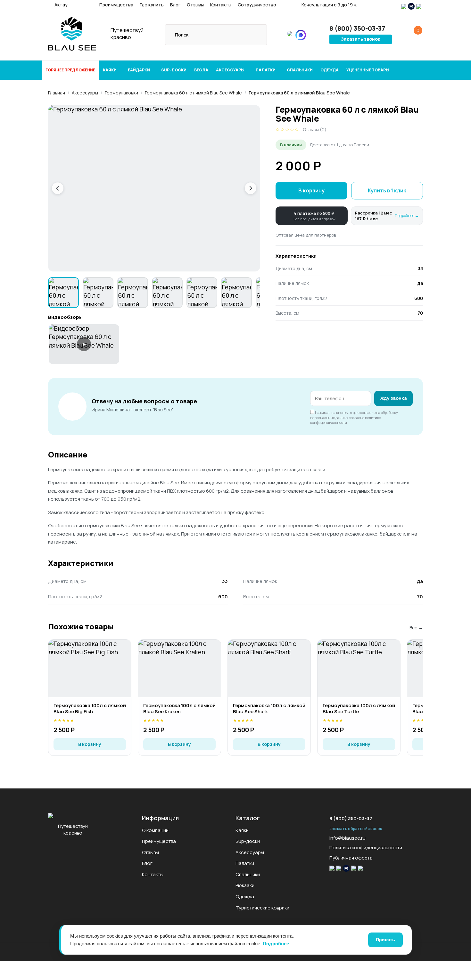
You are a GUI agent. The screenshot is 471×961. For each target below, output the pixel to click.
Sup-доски (173, 70)
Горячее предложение (70, 70)
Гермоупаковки (121, 93)
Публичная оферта (351, 857)
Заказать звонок (360, 39)
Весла (201, 70)
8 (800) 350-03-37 (350, 818)
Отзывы (195, 5)
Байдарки (139, 70)
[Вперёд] (250, 188)
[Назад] (57, 188)
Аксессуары (230, 70)
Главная (56, 93)
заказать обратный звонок (355, 828)
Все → (416, 628)
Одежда (329, 70)
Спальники (300, 70)
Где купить (152, 5)
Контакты (220, 5)
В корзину (311, 190)
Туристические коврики (262, 907)
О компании (155, 830)
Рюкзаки (245, 885)
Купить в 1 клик (387, 190)
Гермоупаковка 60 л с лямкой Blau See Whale (193, 93)
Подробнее (276, 943)
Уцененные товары (367, 70)
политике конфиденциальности (345, 420)
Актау (61, 5)
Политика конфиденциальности (365, 847)
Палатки (266, 70)
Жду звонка (393, 398)
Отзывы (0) (314, 129)
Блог (175, 5)
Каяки (110, 70)
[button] (312, 215)
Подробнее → (407, 215)
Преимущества (116, 5)
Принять (385, 939)
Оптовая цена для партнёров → (308, 235)
